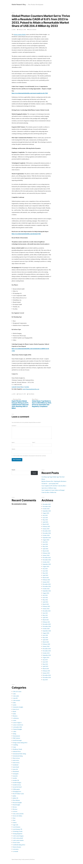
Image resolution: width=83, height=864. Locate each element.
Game (14, 747)
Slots (14, 818)
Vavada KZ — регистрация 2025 (50, 483)
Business (15, 716)
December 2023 (47, 557)
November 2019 (47, 651)
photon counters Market (20, 34)
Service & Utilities (17, 816)
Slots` (14, 820)
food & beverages (17, 740)
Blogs (22, 387)
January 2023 (46, 582)
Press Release (31, 394)
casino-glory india (17, 727)
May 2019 (45, 664)
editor (14, 29)
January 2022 (46, 608)
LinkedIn (14, 387)
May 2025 (45, 520)
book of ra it (16, 709)
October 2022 (46, 588)
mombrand (15, 765)
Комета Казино (17, 847)
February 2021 (46, 622)
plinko (14, 796)
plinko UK (15, 798)
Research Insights (17, 802)
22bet (14, 702)
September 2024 (47, 537)
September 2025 (47, 511)
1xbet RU (15, 698)
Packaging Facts (17, 791)
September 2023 (47, 564)
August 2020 (46, 633)
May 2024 (45, 546)
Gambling (15, 745)
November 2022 (47, 586)
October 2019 (46, 653)
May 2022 (45, 600)
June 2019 (45, 662)
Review (15, 807)
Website (13, 449)
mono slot (15, 769)
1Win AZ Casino (17, 691)
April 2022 (45, 602)
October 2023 (46, 562)
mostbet (15, 778)
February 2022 (46, 606)
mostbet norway (17, 785)
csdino (14, 731)
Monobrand (16, 771)
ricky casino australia (18, 813)
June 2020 (45, 635)
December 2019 (47, 648)
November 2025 (47, 506)
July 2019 (45, 660)
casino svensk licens (18, 725)
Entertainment (16, 736)
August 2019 (46, 657)
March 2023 (46, 577)
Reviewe (15, 809)
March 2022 (46, 604)
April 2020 (45, 639)
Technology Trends (17, 831)
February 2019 (46, 671)
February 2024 (46, 553)
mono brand (16, 767)
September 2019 (47, 655)
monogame (15, 773)
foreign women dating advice (20, 742)
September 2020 (47, 631)
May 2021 (45, 615)
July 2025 (45, 515)
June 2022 (45, 597)
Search (13, 470)
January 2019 (46, 673)
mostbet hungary (17, 782)
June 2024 (45, 544)
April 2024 (45, 548)
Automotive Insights (18, 707)
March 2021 (46, 620)
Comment (14, 425)
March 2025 (46, 524)
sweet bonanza (16, 827)
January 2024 (46, 555)
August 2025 (46, 513)
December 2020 (47, 624)
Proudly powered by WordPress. (28, 859)
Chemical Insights (17, 729)
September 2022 (47, 591)
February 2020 (46, 644)
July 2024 (45, 542)
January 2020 (46, 646)
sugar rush (15, 825)
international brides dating (19, 754)
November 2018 (47, 677)
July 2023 (45, 568)
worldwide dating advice (19, 845)
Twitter (18, 387)
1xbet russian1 (16, 700)
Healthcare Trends (17, 749)
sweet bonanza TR (17, 829)
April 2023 (45, 575)
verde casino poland (18, 838)
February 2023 (46, 580)
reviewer (15, 811)
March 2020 (46, 642)
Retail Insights (16, 805)
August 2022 (46, 593)
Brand (14, 711)
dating (14, 733)
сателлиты (15, 849)
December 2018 (47, 675)
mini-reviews (16, 762)
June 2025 (45, 517)
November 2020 (47, 626)
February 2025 (46, 526)
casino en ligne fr (17, 722)
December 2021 (47, 611)
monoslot (15, 776)
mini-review (16, 760)
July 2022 (45, 595)
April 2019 (45, 666)
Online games (16, 789)
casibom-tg (15, 718)
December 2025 (47, 504)
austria (14, 705)
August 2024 (46, 540)
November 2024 (47, 533)
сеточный (15, 851)
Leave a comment (32, 29)
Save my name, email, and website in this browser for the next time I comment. (29, 455)
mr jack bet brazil (17, 787)
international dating (18, 756)
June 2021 (45, 613)
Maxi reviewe (16, 758)
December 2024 (47, 531)
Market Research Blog (19, 4)
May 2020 (45, 637)
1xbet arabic (16, 696)
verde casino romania (18, 840)
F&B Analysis (16, 738)
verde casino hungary (18, 836)
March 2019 (46, 668)
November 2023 (47, 560)
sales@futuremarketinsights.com (31, 389)
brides (14, 714)
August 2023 (46, 566)
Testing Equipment (17, 833)
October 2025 (46, 508)
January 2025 (46, 529)
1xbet (14, 694)
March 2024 (46, 551)
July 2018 (45, 679)
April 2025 (45, 522)
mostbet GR (16, 780)
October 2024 (46, 535)
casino (14, 720)
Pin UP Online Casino (18, 793)
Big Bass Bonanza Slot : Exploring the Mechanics (54, 481)
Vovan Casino (16, 842)
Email (33, 442)
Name (13, 442)
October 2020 (46, 628)
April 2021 (45, 617)
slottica (15, 822)
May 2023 (45, 573)
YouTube (26, 387)
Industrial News (17, 751)
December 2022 (47, 584)
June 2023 (45, 571)
